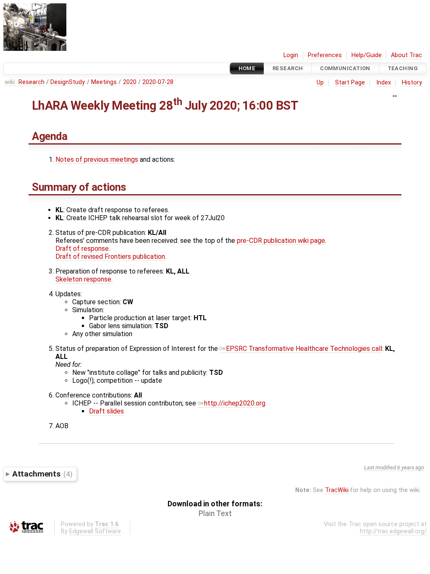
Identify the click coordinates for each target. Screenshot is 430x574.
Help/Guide (366, 55)
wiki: (10, 82)
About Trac (406, 55)
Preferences (325, 55)
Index (383, 82)
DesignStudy (67, 82)
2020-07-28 (157, 82)
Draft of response (82, 249)
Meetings (104, 82)
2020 (129, 82)
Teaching (403, 68)
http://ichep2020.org (234, 403)
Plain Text (215, 513)
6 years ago (410, 467)
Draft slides (106, 411)
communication (345, 68)
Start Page (350, 82)
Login (290, 55)
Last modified (380, 467)
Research (288, 68)
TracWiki (337, 490)
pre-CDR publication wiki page (281, 241)
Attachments (42, 474)
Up (320, 82)
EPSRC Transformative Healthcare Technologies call (304, 349)
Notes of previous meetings (96, 159)
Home (247, 68)
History (412, 82)
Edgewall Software (95, 531)
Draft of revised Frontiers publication (110, 257)
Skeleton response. (84, 279)
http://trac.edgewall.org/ (393, 531)
